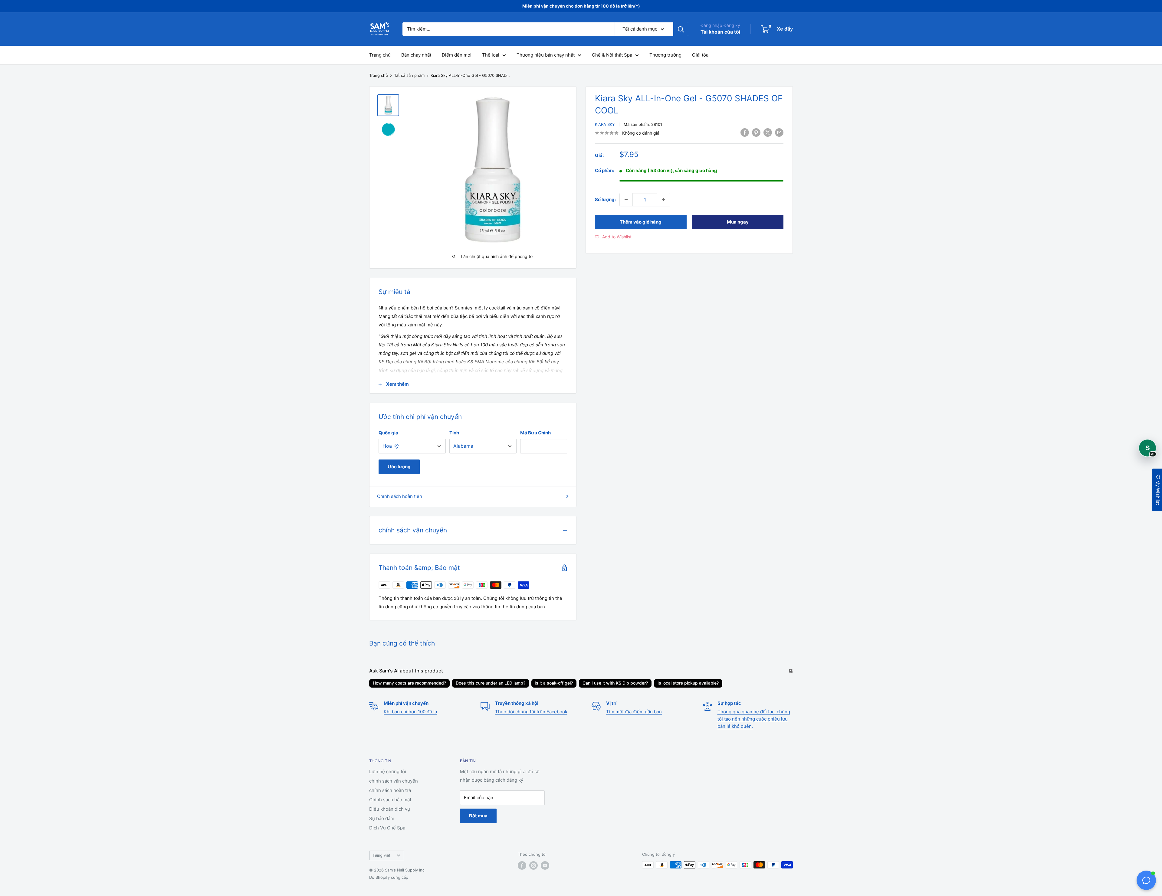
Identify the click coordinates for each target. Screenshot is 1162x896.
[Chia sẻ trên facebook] (744, 132)
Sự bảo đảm (381, 818)
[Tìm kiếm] (680, 29)
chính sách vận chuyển (393, 781)
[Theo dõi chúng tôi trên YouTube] (545, 865)
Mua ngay (738, 222)
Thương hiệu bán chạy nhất (546, 55)
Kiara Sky (605, 124)
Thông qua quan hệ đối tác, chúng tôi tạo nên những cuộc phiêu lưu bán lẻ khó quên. (753, 719)
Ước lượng (399, 466)
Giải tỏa (700, 55)
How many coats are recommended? (409, 682)
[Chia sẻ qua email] (779, 132)
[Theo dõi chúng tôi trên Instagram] (533, 865)
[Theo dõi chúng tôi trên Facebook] (522, 865)
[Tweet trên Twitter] (767, 132)
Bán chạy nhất (416, 55)
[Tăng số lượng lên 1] (663, 199)
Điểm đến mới (456, 55)
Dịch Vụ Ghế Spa (387, 828)
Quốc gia (388, 433)
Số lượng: (605, 199)
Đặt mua (478, 816)
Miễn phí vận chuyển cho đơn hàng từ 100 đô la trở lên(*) (581, 5)
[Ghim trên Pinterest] (756, 132)
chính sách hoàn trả (390, 790)
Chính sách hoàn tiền (399, 496)
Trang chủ (380, 55)
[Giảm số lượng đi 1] (626, 199)
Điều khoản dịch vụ (389, 809)
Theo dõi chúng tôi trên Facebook (531, 712)
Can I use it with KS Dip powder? (615, 682)
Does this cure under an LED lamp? (490, 682)
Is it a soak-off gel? (554, 682)
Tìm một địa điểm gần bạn (634, 712)
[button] (613, 236)
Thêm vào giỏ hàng (640, 222)
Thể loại (490, 55)
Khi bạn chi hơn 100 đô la (410, 712)
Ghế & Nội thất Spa (612, 55)
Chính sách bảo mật (390, 800)
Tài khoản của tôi (720, 32)
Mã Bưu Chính (535, 433)
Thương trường (665, 55)
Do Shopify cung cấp (388, 877)
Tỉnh (454, 433)
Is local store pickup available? (688, 682)
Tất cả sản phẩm (409, 75)
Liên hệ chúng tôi (387, 771)
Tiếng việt (381, 855)
